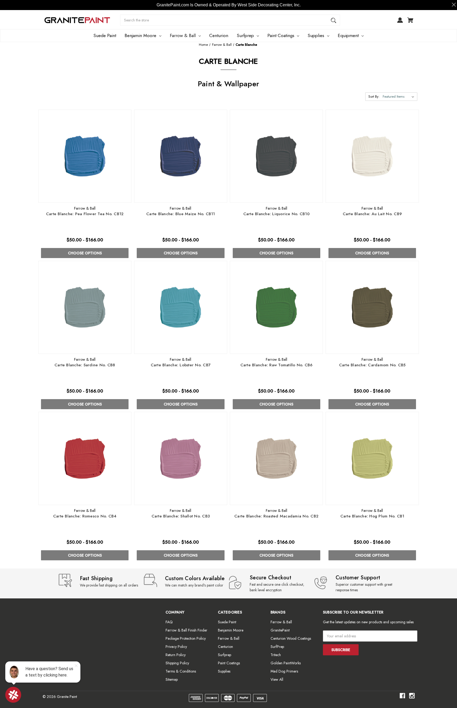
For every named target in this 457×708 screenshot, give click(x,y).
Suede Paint (104, 35)
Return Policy (176, 654)
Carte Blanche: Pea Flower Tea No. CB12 (85, 214)
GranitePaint (280, 630)
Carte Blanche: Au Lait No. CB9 (372, 214)
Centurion (218, 35)
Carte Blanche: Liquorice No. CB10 (276, 214)
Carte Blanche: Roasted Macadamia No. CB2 (276, 516)
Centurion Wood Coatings (291, 638)
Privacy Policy (176, 646)
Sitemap (172, 679)
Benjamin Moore (140, 35)
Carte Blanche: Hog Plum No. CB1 (372, 516)
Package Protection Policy (186, 638)
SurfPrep (277, 646)
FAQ (169, 622)
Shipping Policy (177, 663)
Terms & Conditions (181, 671)
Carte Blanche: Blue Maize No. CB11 (180, 214)
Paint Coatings (280, 35)
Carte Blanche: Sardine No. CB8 (84, 365)
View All (277, 679)
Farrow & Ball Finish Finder (186, 630)
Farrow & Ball (183, 35)
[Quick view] (78, 197)
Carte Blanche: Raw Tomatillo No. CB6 (276, 365)
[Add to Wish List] (92, 197)
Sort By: (374, 96)
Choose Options (85, 253)
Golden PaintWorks (286, 663)
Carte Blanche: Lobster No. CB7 (181, 365)
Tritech (276, 654)
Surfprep (245, 35)
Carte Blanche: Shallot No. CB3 (181, 516)
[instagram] (412, 695)
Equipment (348, 35)
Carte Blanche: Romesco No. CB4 (85, 516)
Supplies (316, 35)
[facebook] (402, 695)
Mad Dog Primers (284, 671)
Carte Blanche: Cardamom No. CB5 (372, 365)
